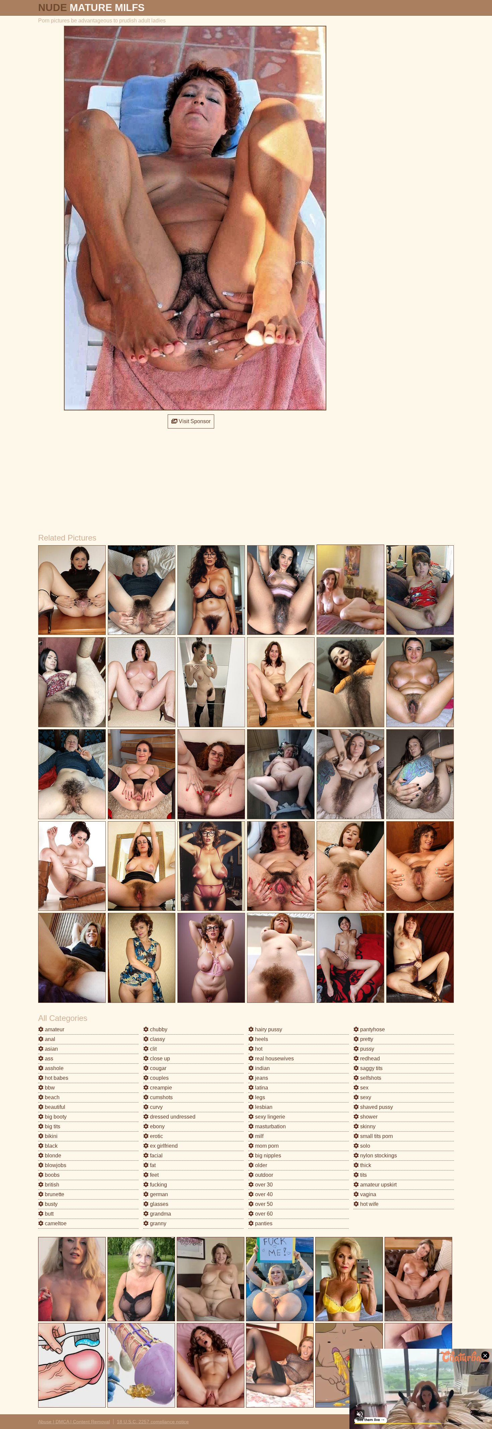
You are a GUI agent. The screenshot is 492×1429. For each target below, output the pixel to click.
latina (261, 1087)
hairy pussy (268, 1029)
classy (157, 1039)
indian (262, 1068)
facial (156, 1155)
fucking (158, 1184)
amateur (54, 1029)
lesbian (263, 1107)
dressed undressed (172, 1117)
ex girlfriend (163, 1146)
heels (261, 1039)
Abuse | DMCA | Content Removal (74, 1421)
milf (258, 1136)
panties (263, 1223)
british (51, 1184)
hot (258, 1049)
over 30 (263, 1184)
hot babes (56, 1078)
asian (51, 1049)
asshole (54, 1068)
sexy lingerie (269, 1117)
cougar (157, 1068)
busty (51, 1204)
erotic (156, 1136)
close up (159, 1058)
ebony (157, 1126)
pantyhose (372, 1029)
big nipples (267, 1155)
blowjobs (55, 1165)
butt (49, 1214)
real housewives (274, 1058)
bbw (49, 1087)
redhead (369, 1058)
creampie (160, 1087)
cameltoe (55, 1223)
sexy (365, 1097)
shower (368, 1117)
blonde (52, 1155)
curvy (156, 1107)
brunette (54, 1194)
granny (157, 1223)
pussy (366, 1049)
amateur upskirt (378, 1184)
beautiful (54, 1107)
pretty (366, 1039)
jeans (261, 1078)
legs (259, 1097)
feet (154, 1175)
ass (48, 1058)
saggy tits (371, 1068)
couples (159, 1078)
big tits (52, 1126)
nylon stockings (378, 1155)
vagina (367, 1194)
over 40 (263, 1194)
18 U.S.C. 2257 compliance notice (153, 1421)
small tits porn (376, 1136)
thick (365, 1165)
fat (152, 1165)
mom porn (266, 1146)
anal (49, 1039)
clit (153, 1049)
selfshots (370, 1078)
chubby (158, 1029)
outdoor (263, 1175)
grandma (160, 1214)
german (158, 1194)
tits (363, 1175)
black (51, 1146)
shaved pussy (376, 1107)
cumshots (161, 1097)
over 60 (263, 1214)
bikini (51, 1136)
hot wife (369, 1204)
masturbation (270, 1126)
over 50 (263, 1204)
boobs (52, 1175)
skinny (367, 1126)
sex (363, 1087)
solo (364, 1146)
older (260, 1165)
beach (52, 1097)
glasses (158, 1204)
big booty (55, 1117)
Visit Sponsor (194, 421)
